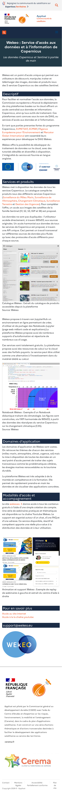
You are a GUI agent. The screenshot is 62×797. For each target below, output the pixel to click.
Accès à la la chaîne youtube (18, 616)
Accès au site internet (14, 613)
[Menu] (56, 32)
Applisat (41, 16)
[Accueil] (16, 18)
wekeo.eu (15, 503)
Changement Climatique (31, 200)
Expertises (15, 6)
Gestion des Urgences (27, 204)
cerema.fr (9, 741)
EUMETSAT (22, 128)
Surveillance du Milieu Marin (18, 197)
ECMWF (33, 128)
